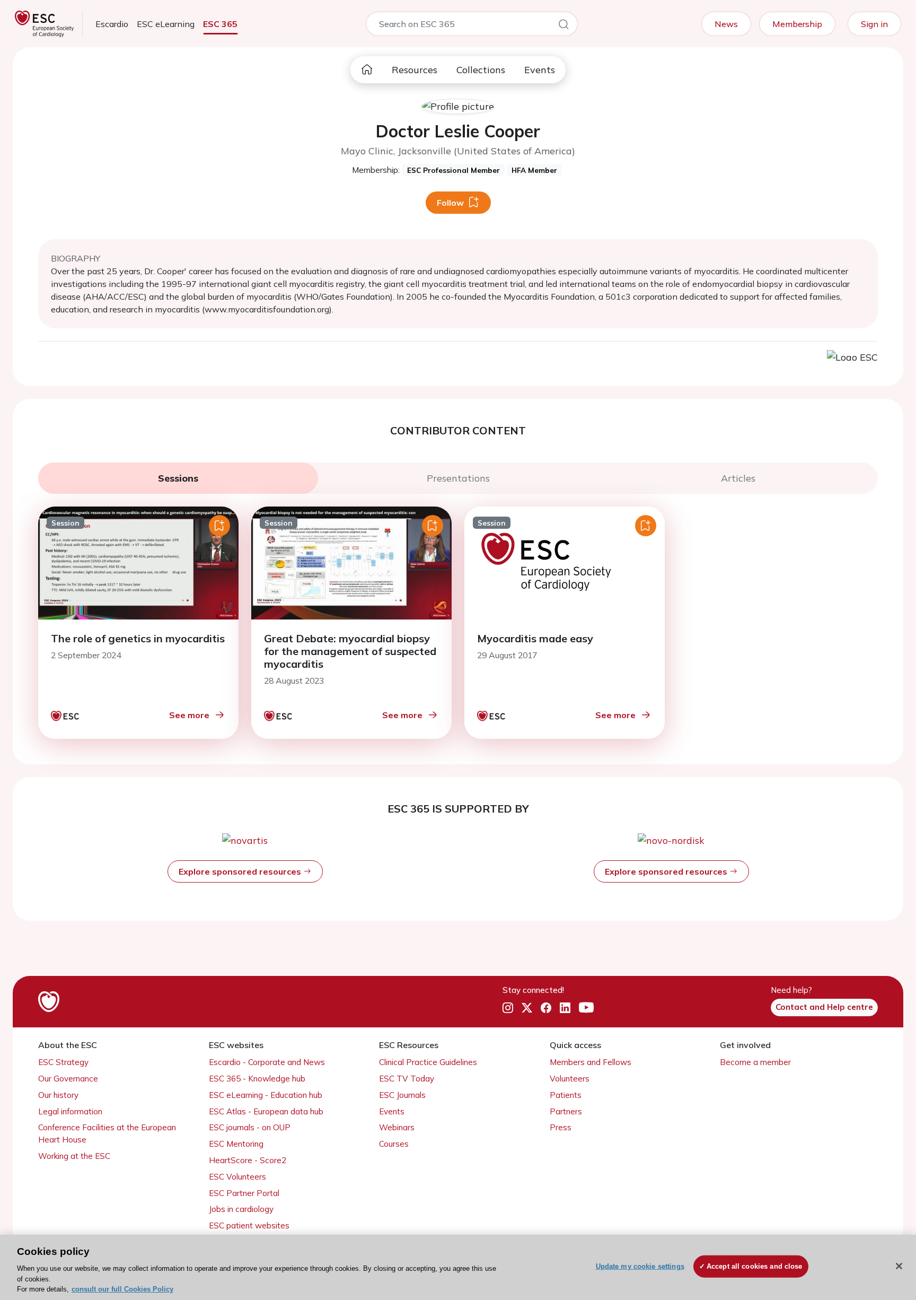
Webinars (397, 1127)
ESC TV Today (406, 1079)
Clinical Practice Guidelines (428, 1062)
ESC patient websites (249, 1225)
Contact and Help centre (824, 1007)
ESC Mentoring (236, 1144)
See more (189, 715)
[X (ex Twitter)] (527, 1008)
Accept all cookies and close (755, 1266)
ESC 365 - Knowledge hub (257, 1079)
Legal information (70, 1111)
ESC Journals (402, 1095)
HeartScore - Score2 (247, 1160)
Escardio (111, 24)
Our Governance (68, 1079)
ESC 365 (220, 24)
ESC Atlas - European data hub (266, 1111)
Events (539, 70)
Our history (58, 1095)
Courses (394, 1144)
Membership (797, 24)
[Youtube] (586, 1008)
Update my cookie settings (640, 1266)
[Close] (899, 1266)
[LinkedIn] (565, 1008)
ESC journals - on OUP (249, 1127)
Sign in (874, 24)
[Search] (563, 26)
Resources (414, 70)
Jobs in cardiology (241, 1209)
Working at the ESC (74, 1156)
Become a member (755, 1062)
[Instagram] (508, 1008)
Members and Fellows (590, 1062)
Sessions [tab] (178, 478)
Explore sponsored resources (241, 871)
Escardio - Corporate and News (267, 1062)
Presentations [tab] (458, 478)
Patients (566, 1095)
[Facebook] (546, 1008)
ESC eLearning (166, 24)
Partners (566, 1111)
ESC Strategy (63, 1062)
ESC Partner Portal (244, 1193)
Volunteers (569, 1079)
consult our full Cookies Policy (122, 1289)
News (726, 24)
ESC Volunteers (237, 1177)
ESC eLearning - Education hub (265, 1095)
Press (560, 1127)
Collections (480, 70)
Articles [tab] (738, 478)
